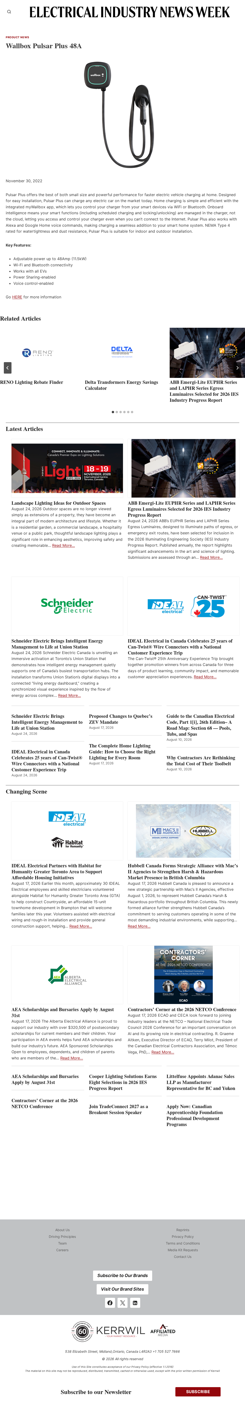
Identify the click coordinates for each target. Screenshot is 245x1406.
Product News (17, 37)
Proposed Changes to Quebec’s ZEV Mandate (120, 719)
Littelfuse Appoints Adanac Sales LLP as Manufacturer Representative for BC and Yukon (201, 1082)
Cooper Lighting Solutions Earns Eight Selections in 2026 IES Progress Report (123, 1082)
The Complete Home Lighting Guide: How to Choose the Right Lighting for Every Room (122, 752)
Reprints (182, 1230)
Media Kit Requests (183, 1250)
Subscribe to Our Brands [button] (122, 1275)
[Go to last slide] (7, 368)
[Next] (237, 368)
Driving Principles (62, 1236)
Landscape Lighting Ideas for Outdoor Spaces (58, 503)
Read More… (63, 545)
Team (62, 1243)
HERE (17, 297)
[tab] (113, 412)
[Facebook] (110, 1303)
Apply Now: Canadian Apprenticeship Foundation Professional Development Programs (195, 1115)
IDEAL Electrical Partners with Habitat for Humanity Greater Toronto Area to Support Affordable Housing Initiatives (56, 871)
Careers (62, 1250)
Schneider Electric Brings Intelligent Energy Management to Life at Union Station (57, 644)
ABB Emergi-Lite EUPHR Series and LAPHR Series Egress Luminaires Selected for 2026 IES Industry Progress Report (204, 391)
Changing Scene (26, 791)
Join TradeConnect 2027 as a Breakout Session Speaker (118, 1109)
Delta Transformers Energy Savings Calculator (121, 385)
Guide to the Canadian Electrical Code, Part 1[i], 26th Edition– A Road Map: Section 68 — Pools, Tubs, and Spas (200, 725)
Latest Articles (24, 428)
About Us (62, 1230)
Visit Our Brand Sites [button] (122, 1289)
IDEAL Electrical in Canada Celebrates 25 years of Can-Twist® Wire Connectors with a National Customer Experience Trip (180, 647)
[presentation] (37, 353)
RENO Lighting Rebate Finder (31, 382)
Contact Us (182, 1257)
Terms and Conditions (183, 1243)
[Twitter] (122, 1303)
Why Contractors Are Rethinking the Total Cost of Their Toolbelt (201, 761)
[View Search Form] (9, 11)
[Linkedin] (135, 1303)
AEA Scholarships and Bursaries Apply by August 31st (62, 1012)
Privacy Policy (183, 1236)
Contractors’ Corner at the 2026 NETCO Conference (182, 1009)
